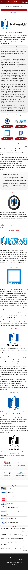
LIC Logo (9, 488)
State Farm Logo (10, 496)
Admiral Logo (10, 492)
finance (14, 12)
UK (17, 12)
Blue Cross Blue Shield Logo (13, 511)
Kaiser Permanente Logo (12, 507)
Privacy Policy (13, 562)
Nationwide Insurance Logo (13, 518)
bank (11, 12)
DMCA (7, 562)
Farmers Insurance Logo (12, 522)
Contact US (14, 566)
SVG (21, 10)
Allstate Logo (10, 503)
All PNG (7, 10)
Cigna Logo (9, 514)
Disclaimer (14, 564)
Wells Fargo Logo (11, 499)
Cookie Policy (20, 562)
